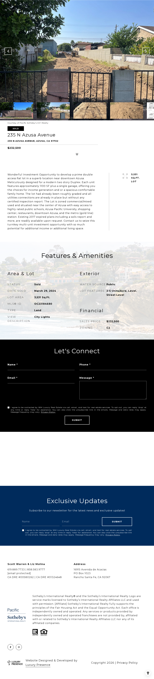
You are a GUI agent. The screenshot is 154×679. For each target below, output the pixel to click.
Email (11, 377)
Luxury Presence (38, 665)
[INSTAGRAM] (19, 647)
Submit (77, 420)
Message (85, 377)
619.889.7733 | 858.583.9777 (26, 569)
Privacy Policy (48, 412)
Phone (83, 364)
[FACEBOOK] (11, 647)
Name (12, 364)
